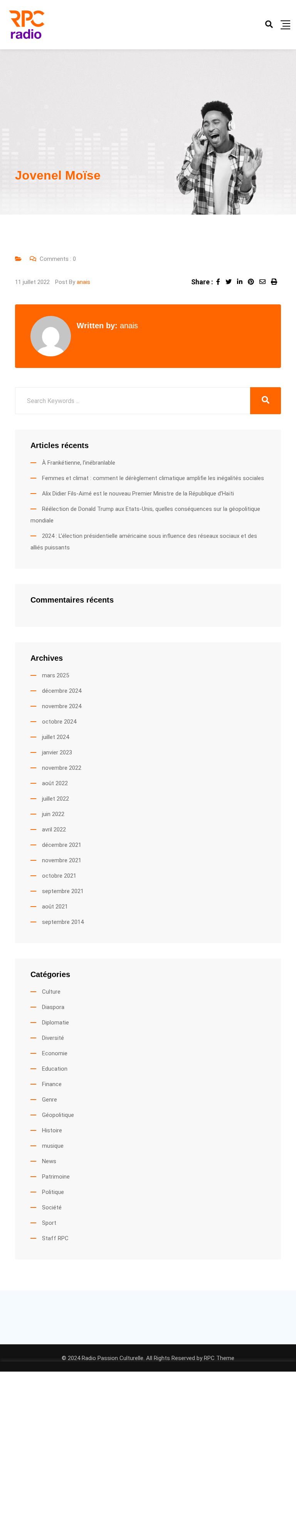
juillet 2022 (55, 798)
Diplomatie (55, 1022)
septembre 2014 (63, 922)
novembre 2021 (61, 860)
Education (54, 1068)
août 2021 (55, 906)
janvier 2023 (57, 752)
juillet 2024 (55, 737)
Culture (51, 991)
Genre (49, 1099)
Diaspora (53, 1007)
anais (83, 282)
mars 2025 (55, 675)
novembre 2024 (61, 706)
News (49, 1161)
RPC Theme (219, 1358)
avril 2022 (54, 829)
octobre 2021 (59, 875)
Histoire (52, 1130)
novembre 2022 (61, 767)
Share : (202, 282)
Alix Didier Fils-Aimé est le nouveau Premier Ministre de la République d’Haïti (138, 493)
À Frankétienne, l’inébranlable (78, 462)
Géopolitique (58, 1115)
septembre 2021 (63, 891)
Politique (53, 1192)
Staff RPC (55, 1238)
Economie (54, 1053)
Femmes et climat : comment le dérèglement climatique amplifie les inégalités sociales (153, 478)
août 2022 (55, 783)
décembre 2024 (61, 690)
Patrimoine (56, 1176)
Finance (52, 1084)
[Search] (269, 24)
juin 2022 (53, 814)
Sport (49, 1222)
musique (53, 1145)
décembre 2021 (61, 844)
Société (52, 1207)
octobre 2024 (59, 721)
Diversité (53, 1037)
